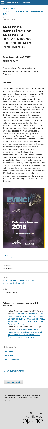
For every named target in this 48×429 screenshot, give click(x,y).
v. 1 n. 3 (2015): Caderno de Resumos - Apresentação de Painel (23, 12)
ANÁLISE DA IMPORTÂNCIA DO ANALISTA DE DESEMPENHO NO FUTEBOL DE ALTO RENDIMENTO (26, 316)
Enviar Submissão (13, 382)
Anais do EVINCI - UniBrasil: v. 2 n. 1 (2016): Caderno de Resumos (24, 336)
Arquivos (13, 9)
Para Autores (9, 356)
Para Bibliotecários (11, 359)
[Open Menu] (2, 2)
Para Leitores (9, 352)
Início (5, 9)
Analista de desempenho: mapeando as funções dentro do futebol (26, 330)
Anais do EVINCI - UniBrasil (18, 2)
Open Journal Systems (14, 371)
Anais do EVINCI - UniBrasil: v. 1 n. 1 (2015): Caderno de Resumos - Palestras (26, 321)
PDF (8, 256)
